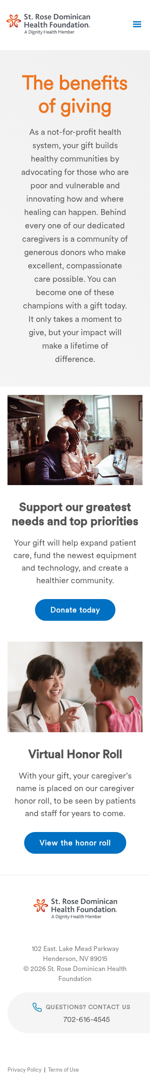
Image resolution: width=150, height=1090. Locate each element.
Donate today (75, 609)
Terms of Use (63, 1070)
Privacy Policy (25, 1070)
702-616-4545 (86, 1019)
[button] (137, 25)
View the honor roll (75, 842)
